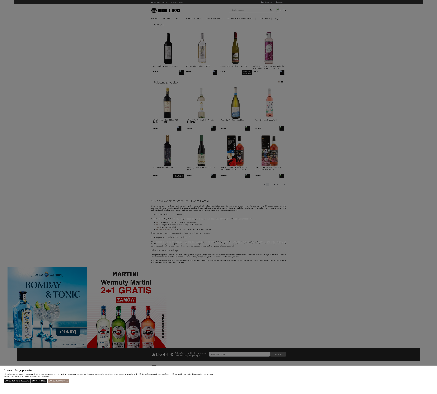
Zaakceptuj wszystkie (58, 381)
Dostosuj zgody (39, 381)
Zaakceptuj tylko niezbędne (17, 381)
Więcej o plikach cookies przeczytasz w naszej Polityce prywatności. (26, 376)
